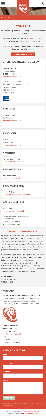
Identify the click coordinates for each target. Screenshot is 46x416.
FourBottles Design (23, 413)
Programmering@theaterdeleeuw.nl (16, 194)
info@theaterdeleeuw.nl (12, 77)
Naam (5, 354)
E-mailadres (7, 363)
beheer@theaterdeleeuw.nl (13, 211)
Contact (36, 411)
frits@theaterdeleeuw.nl (12, 145)
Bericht (6, 380)
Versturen (8, 398)
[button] (3, 2)
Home (3, 18)
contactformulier (35, 38)
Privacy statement (28, 411)
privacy (38, 403)
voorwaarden (7, 406)
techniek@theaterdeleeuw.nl (14, 162)
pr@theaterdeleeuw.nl (11, 178)
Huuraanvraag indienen (23, 54)
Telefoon (6, 372)
